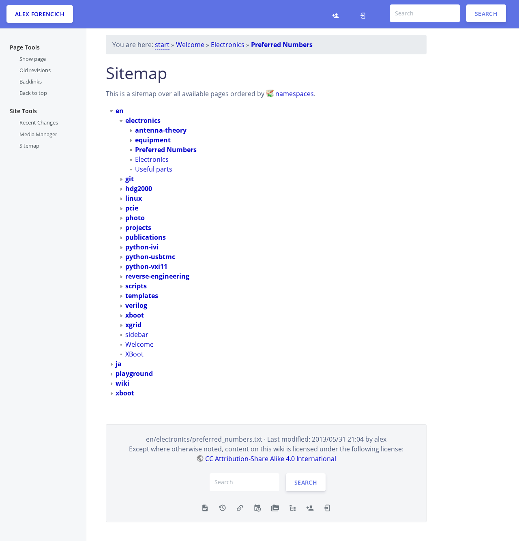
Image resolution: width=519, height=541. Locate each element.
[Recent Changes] (257, 507)
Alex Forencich (39, 14)
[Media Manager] (275, 507)
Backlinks (30, 81)
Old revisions (35, 70)
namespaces (294, 93)
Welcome (190, 44)
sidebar (136, 334)
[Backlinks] (240, 507)
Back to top (33, 93)
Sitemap (29, 145)
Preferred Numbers (282, 44)
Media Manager (38, 133)
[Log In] (365, 14)
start (162, 44)
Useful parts (153, 169)
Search (486, 13)
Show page (32, 58)
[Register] (337, 14)
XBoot (134, 354)
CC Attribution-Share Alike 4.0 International (270, 458)
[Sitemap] (292, 507)
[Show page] (205, 507)
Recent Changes (38, 122)
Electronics (227, 44)
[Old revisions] (222, 507)
